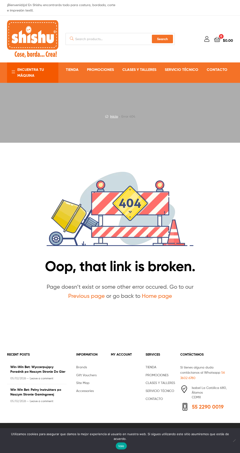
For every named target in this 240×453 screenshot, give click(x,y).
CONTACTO (217, 69)
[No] (234, 440)
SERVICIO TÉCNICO (181, 69)
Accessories (85, 391)
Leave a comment (41, 378)
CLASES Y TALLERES (139, 69)
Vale (121, 446)
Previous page (86, 295)
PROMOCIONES (100, 69)
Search (162, 39)
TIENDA (72, 69)
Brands (81, 367)
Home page (157, 295)
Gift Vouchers (86, 375)
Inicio (114, 116)
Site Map (83, 383)
